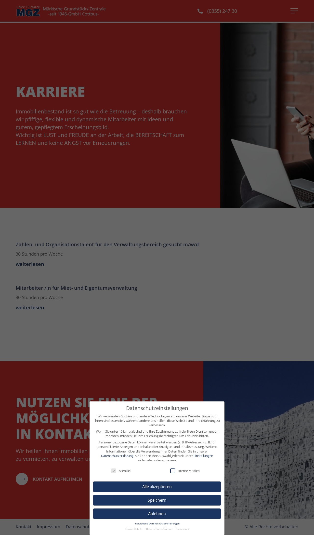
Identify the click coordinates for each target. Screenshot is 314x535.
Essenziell (124, 470)
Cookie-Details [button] (134, 529)
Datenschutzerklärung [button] (159, 529)
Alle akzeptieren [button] (157, 486)
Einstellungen (203, 455)
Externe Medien (188, 470)
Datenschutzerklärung (117, 455)
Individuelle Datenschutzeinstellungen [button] (157, 523)
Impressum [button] (182, 529)
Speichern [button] (157, 500)
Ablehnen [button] (157, 513)
